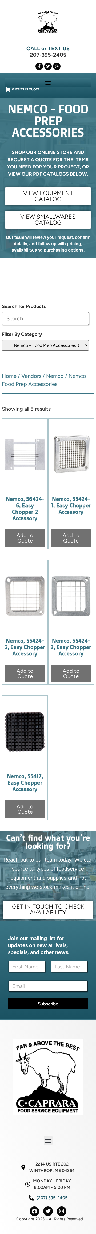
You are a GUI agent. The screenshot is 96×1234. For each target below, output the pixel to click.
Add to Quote (25, 538)
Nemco (55, 376)
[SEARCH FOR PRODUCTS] (45, 318)
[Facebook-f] (39, 66)
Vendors (31, 376)
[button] (48, 82)
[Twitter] (48, 66)
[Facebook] (34, 1211)
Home (9, 376)
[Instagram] (57, 66)
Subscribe (48, 1003)
